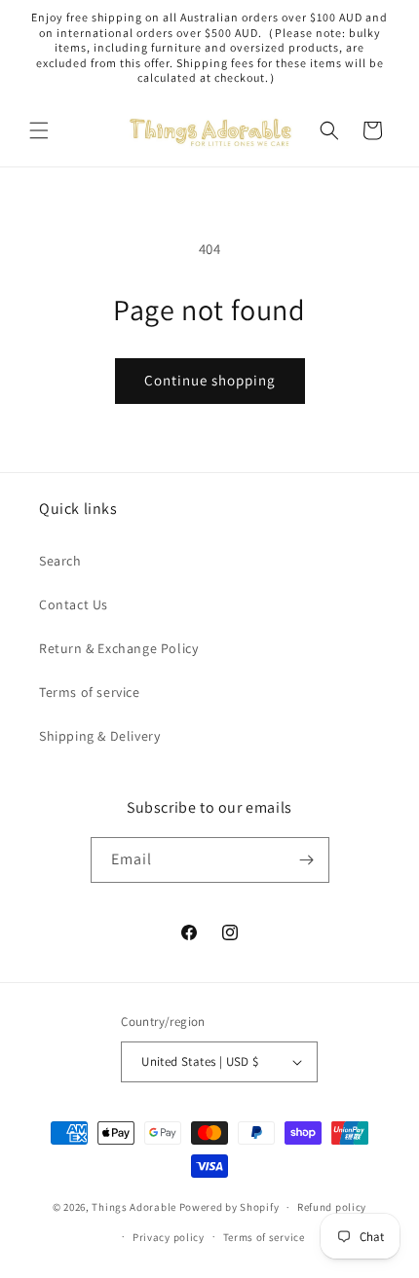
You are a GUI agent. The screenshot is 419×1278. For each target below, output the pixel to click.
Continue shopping (210, 380)
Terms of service (89, 692)
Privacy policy (169, 1237)
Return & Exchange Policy (118, 648)
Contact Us (73, 604)
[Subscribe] (307, 860)
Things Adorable (134, 1207)
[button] (39, 130)
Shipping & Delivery (99, 736)
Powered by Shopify (229, 1207)
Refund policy (331, 1207)
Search (60, 560)
